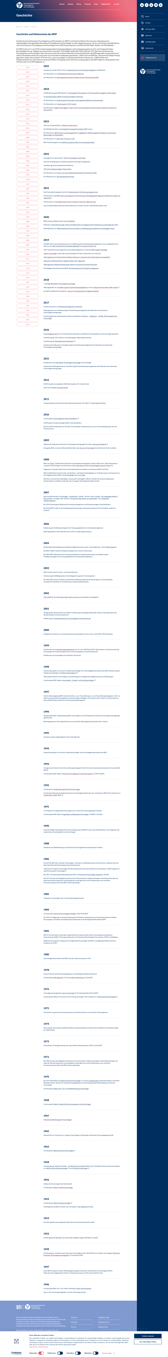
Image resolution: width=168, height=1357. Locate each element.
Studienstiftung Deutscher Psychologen (66, 789)
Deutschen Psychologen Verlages (64, 913)
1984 (27, 235)
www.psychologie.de (99, 444)
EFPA (56, 937)
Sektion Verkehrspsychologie (63, 1187)
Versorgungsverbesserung (65, 176)
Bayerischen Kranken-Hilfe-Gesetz (106, 287)
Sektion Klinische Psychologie (70, 1081)
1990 (27, 217)
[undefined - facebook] (147, 5)
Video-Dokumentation (83, 1288)
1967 (27, 282)
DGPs (52, 463)
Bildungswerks (58, 977)
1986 (27, 226)
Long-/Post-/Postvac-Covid (65, 139)
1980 (27, 245)
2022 (27, 81)
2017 (27, 105)
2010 (27, 128)
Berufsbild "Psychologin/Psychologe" (63, 284)
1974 (27, 263)
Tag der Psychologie (50, 253)
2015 (27, 114)
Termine (78, 4)
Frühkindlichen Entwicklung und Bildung (70, 74)
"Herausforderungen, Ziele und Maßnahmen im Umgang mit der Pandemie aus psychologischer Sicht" (84, 225)
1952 (27, 310)
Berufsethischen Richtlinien (64, 341)
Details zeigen (107, 1353)
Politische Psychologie (80, 1168)
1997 (27, 184)
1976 (27, 254)
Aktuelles (70, 4)
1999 (27, 175)
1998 (27, 179)
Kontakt (116, 4)
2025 (27, 67)
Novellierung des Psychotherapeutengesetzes (72, 287)
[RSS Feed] (161, 5)
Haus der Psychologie (87, 448)
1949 (27, 315)
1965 (27, 287)
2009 (27, 133)
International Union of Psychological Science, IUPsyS (92, 465)
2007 (27, 142)
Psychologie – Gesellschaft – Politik (71, 496)
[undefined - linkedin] (142, 5)
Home (20, 27)
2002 (27, 161)
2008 (27, 137)
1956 (27, 301)
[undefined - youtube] (151, 5)
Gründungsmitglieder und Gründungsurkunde (73, 49)
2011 (27, 123)
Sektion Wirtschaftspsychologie (56, 1168)
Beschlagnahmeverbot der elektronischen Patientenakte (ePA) (78, 77)
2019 (27, 95)
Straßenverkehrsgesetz (68, 673)
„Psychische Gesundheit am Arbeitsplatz (83, 498)
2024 (27, 72)
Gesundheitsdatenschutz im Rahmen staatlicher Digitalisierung (75, 202)
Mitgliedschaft (105, 4)
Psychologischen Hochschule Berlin (65, 418)
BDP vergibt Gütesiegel (99, 250)
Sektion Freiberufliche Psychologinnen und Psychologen (72, 1104)
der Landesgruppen (92, 1081)
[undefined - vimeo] (156, 5)
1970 (27, 277)
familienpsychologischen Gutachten (70, 306)
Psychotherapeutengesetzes (64, 649)
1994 (27, 198)
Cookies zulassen (148, 1336)
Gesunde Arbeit (62, 387)
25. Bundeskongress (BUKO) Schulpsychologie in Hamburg (63, 97)
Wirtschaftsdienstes (78, 977)
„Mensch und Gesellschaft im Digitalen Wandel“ (83, 291)
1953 (27, 306)
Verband (61, 4)
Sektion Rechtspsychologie (107, 997)
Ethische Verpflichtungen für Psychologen (58, 1120)
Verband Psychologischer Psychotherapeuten (77, 774)
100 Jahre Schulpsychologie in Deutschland (57, 169)
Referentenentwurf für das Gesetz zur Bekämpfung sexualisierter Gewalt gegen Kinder (86, 228)
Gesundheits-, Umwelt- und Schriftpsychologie (78, 680)
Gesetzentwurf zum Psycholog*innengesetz (81, 70)
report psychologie (68, 993)
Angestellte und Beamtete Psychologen (75, 814)
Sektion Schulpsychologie (61, 1203)
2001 (27, 165)
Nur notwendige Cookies (148, 1342)
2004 (27, 151)
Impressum (33, 1347)
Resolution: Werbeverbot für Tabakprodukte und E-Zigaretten (64, 261)
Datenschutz (43, 1347)
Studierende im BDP (50, 795)
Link (45, 1292)
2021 (27, 86)
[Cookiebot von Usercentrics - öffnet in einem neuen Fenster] (16, 1353)
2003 (27, 156)
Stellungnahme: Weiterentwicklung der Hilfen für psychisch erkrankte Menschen (70, 264)
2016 (27, 109)
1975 (27, 259)
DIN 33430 (47, 597)
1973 (27, 268)
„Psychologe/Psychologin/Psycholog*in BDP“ (73, 129)
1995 (27, 193)
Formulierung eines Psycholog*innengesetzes (83, 268)
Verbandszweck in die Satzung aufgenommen (83, 192)
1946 (27, 324)
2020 (27, 91)
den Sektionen (83, 1207)
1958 (27, 296)
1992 (27, 207)
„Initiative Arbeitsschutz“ (69, 125)
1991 (27, 212)
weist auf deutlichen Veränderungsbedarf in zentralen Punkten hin (74, 246)
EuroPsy (74, 384)
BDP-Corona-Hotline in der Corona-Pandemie (59, 221)
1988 (27, 221)
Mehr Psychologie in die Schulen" (75, 158)
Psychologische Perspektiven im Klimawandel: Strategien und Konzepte (92, 93)
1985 (27, 231)
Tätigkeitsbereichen (84, 43)
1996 (27, 189)
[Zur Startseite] (28, 5)
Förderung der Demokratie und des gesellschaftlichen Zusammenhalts (79, 100)
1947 (27, 320)
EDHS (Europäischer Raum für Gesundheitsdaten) (78, 142)
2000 (27, 170)
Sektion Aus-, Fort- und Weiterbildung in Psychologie (71, 1089)
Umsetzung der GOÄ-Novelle (66, 104)
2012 (27, 119)
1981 (27, 240)
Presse (96, 4)
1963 (27, 292)
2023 (27, 77)
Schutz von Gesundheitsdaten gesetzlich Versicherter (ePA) (77, 173)
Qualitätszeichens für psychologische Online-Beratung (72, 618)
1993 (27, 203)
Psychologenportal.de (51, 334)
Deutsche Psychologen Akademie (91, 874)
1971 (27, 273)
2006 (27, 147)
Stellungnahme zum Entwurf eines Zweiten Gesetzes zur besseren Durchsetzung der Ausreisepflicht (77, 257)
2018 (27, 100)
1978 (27, 249)
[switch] (60, 1353)
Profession (87, 4)
